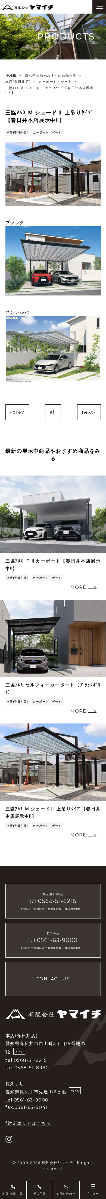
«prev (17, 412)
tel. (53, 901)
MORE (78, 587)
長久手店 (39, 1193)
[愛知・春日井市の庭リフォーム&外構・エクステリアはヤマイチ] (27, 6)
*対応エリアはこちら (28, 1123)
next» (89, 412)
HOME (11, 75)
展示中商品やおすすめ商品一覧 (51, 75)
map (19, 1051)
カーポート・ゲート (55, 82)
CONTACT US (53, 978)
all (53, 412)
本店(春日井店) (18, 82)
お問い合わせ (66, 1193)
